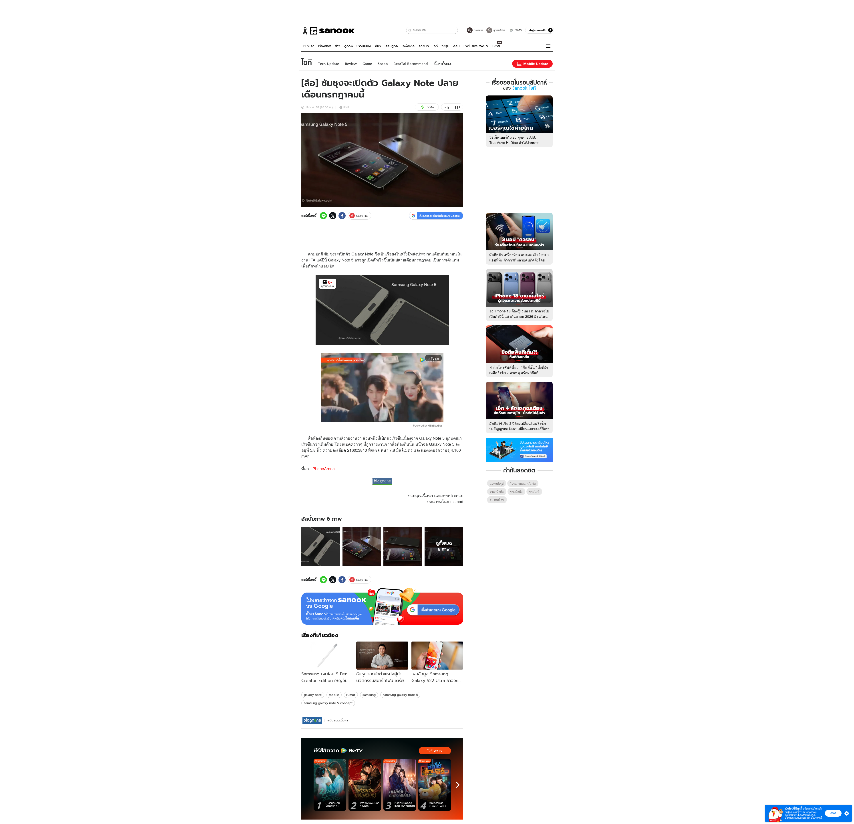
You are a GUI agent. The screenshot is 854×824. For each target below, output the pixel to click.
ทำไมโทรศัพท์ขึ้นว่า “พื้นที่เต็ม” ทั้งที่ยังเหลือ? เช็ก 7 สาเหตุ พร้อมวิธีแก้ (518, 370)
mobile (334, 694)
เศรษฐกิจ (391, 46)
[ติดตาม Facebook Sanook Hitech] (519, 449)
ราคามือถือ (497, 492)
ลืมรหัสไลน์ (497, 500)
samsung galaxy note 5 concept (328, 703)
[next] (457, 785)
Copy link (362, 216)
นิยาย (496, 46)
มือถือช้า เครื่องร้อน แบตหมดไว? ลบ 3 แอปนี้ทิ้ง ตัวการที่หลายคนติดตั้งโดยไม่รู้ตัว (519, 260)
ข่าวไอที (534, 492)
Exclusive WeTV (475, 46)
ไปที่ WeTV (434, 751)
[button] (410, 30)
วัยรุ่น (445, 46)
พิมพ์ (346, 107)
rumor (350, 694)
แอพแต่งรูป (497, 483)
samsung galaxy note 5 (400, 694)
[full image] (320, 546)
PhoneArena (323, 468)
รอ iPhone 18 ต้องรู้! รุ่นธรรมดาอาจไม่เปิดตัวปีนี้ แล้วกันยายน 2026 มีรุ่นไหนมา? (519, 316)
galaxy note (313, 694)
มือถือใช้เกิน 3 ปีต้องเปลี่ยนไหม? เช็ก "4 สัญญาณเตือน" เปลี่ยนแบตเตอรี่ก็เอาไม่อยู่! (519, 429)
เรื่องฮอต (324, 46)
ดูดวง (348, 46)
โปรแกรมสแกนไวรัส (523, 483)
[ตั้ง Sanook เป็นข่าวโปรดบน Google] (382, 606)
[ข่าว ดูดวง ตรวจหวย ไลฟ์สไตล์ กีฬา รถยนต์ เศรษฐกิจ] (328, 31)
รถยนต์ (424, 46)
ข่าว (337, 46)
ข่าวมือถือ (516, 492)
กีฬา (378, 46)
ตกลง (833, 813)
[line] (323, 215)
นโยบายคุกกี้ (816, 818)
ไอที (435, 46)
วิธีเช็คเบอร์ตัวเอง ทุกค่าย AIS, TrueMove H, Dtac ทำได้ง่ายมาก (514, 140)
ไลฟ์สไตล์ (408, 46)
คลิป (456, 46)
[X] (332, 215)
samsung (369, 694)
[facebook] (342, 215)
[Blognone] (312, 720)
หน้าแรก (308, 46)
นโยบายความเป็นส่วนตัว (795, 818)
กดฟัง (430, 107)
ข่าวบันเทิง (364, 46)
